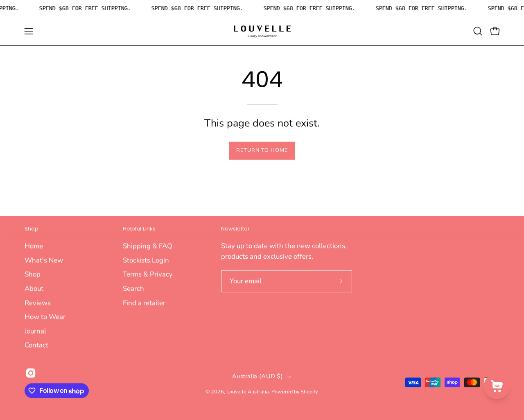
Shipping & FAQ (147, 246)
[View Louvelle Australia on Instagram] (31, 373)
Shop (31, 229)
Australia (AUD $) (257, 376)
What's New (44, 259)
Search (133, 288)
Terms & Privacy (148, 274)
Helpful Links (139, 229)
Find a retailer (144, 302)
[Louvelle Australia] (262, 31)
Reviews (38, 302)
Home (34, 246)
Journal (35, 331)
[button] (477, 31)
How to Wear (45, 316)
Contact (36, 345)
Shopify (308, 391)
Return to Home (261, 150)
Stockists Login (146, 259)
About (34, 288)
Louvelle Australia (247, 391)
